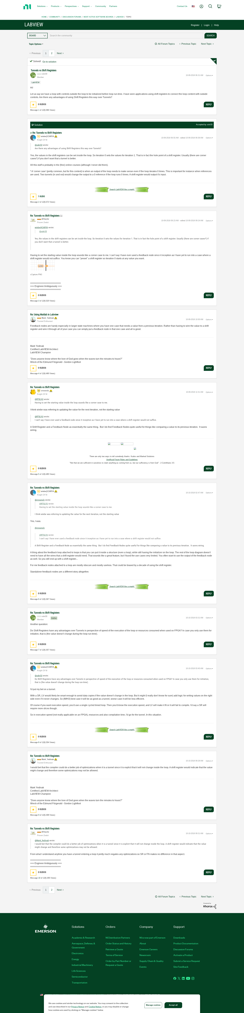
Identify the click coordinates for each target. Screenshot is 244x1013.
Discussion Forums (72, 16)
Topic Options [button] (35, 44)
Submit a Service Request (186, 960)
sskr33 (209, 124)
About (143, 943)
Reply (209, 104)
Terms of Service (114, 955)
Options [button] (209, 75)
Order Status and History (118, 943)
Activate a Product (183, 955)
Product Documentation (185, 943)
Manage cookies (153, 1005)
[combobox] (125, 35)
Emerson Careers (148, 949)
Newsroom (145, 955)
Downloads (179, 937)
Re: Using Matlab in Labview (44, 314)
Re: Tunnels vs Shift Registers (47, 132)
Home (44, 16)
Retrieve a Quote (114, 949)
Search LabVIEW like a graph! (122, 189)
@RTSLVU (39, 399)
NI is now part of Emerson (152, 937)
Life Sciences (79, 970)
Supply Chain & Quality (152, 960)
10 (39, 878)
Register (195, 25)
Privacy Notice (77, 1006)
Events (143, 966)
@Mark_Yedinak (42, 840)
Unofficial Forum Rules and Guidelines (122, 460)
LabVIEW (120, 16)
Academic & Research (83, 937)
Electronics (77, 953)
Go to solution (49, 62)
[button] (33, 105)
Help (216, 25)
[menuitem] (42, 7)
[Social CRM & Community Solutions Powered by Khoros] (209, 905)
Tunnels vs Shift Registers (43, 70)
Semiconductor (80, 976)
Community (54, 16)
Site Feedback (180, 966)
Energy (75, 959)
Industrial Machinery (82, 964)
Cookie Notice (95, 1006)
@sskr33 (38, 145)
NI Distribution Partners (118, 937)
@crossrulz (40, 500)
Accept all (173, 1005)
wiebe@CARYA (41, 227)
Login (207, 25)
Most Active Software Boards (98, 16)
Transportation (79, 982)
